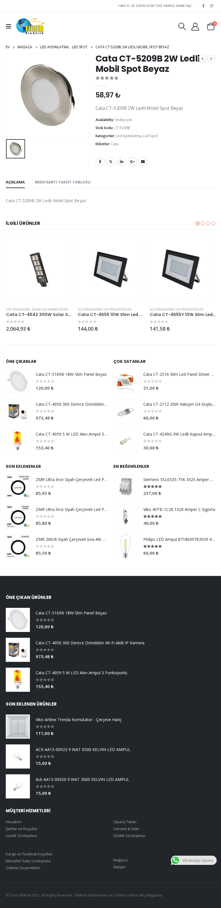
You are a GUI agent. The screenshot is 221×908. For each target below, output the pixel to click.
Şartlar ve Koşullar (21, 828)
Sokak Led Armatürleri (50, 309)
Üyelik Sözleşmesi (21, 835)
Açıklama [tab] (15, 182)
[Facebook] (203, 5)
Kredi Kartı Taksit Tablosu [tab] (63, 182)
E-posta (143, 161)
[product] (39, 269)
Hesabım (13, 821)
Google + (132, 161)
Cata (115, 143)
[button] (197, 223)
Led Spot (150, 135)
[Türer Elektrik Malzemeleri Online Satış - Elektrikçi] (30, 26)
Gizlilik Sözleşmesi (129, 835)
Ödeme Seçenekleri (23, 867)
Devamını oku (62, 246)
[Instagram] (211, 5)
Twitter (110, 161)
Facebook (100, 161)
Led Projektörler (117, 309)
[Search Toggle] (182, 26)
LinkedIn (121, 161)
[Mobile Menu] (10, 26)
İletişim (119, 866)
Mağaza (120, 860)
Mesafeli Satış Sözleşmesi (28, 860)
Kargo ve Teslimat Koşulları (29, 854)
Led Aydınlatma (128, 135)
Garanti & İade (126, 828)
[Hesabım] (195, 26)
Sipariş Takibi (124, 821)
